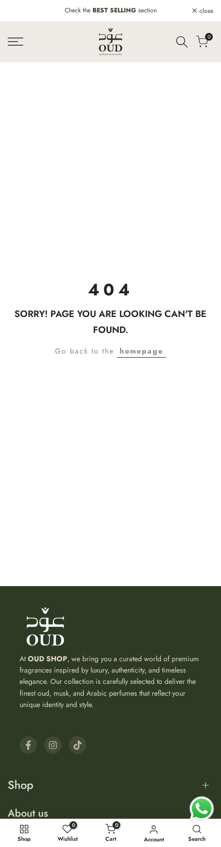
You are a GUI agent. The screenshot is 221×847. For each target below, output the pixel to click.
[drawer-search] (182, 42)
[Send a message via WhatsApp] (202, 809)
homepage (141, 351)
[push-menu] (15, 41)
